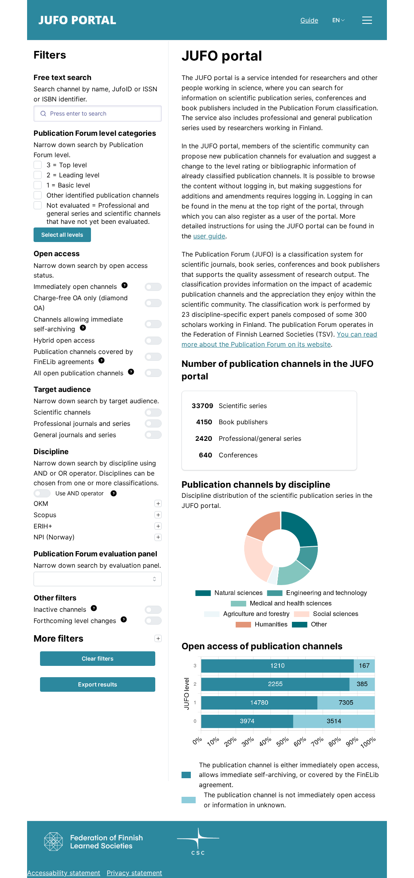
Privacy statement (134, 873)
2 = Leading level (72, 175)
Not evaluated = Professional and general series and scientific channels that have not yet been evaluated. (103, 213)
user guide (209, 236)
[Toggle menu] (367, 20)
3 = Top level (66, 165)
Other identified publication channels (102, 195)
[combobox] (98, 579)
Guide (309, 20)
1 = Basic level (68, 185)
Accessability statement (63, 873)
